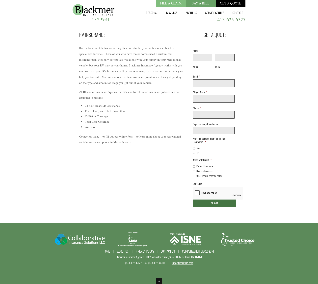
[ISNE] (185, 245)
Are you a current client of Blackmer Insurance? (210, 140)
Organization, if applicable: (206, 124)
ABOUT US (123, 251)
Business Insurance (204, 171)
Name (196, 50)
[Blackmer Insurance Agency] (93, 18)
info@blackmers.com (182, 263)
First (195, 66)
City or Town (200, 92)
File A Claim (171, 3)
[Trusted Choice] (238, 245)
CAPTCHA (197, 183)
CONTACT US (168, 251)
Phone (197, 108)
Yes (198, 148)
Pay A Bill (200, 3)
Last (217, 66)
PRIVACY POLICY (145, 251)
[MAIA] (132, 245)
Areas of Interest (202, 160)
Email (196, 76)
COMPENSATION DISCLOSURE (198, 251)
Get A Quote (230, 3)
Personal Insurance (204, 166)
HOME (107, 251)
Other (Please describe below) (209, 176)
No (198, 152)
